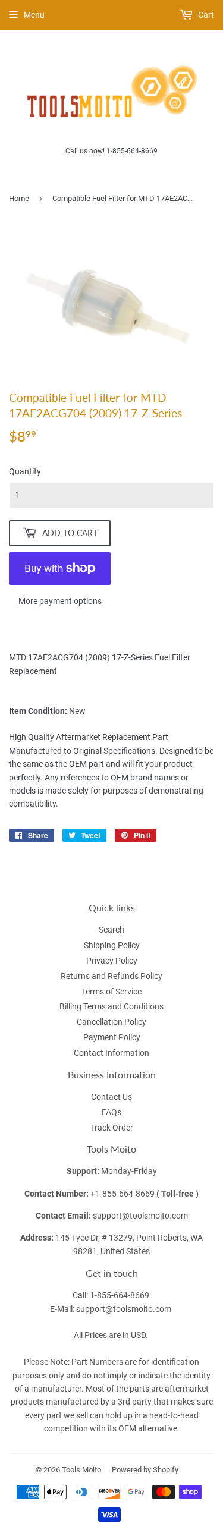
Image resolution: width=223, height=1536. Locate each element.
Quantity (25, 471)
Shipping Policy (112, 945)
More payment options (60, 601)
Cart (205, 15)
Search (111, 929)
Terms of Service (111, 991)
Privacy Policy (111, 960)
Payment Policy (111, 1037)
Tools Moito (81, 1469)
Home (19, 198)
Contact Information (111, 1052)
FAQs (111, 1112)
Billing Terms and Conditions (111, 1006)
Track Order (111, 1127)
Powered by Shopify (145, 1469)
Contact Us (111, 1096)
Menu (34, 15)
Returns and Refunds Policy (111, 976)
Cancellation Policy (111, 1022)
